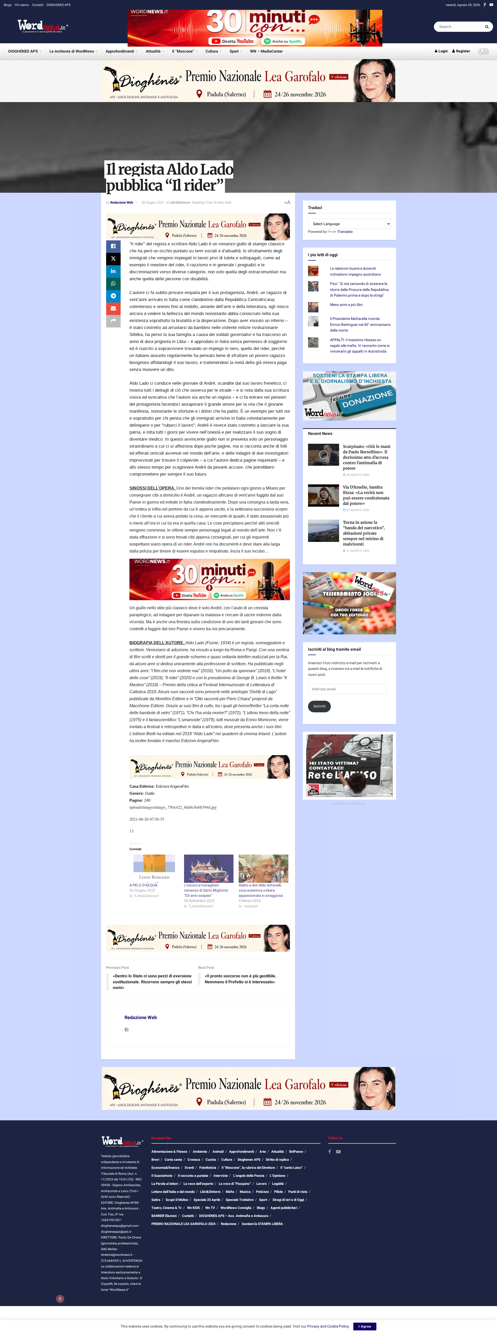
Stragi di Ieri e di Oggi (288, 1199)
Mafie (230, 1191)
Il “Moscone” (183, 51)
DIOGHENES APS (58, 5)
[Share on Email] (113, 309)
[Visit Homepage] (36, 26)
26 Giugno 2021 (152, 202)
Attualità (153, 51)
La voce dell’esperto (198, 1183)
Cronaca (193, 1159)
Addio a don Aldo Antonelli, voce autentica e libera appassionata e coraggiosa (261, 890)
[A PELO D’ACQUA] (154, 869)
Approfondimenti (120, 51)
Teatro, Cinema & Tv (166, 1207)
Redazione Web (121, 202)
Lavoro (261, 1183)
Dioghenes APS (249, 1159)
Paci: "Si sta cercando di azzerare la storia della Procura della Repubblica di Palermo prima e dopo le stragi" (359, 289)
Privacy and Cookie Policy (328, 1326)
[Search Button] (488, 27)
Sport (234, 51)
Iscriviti (319, 706)
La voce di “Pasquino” (235, 1183)
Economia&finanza (165, 1167)
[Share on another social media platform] (113, 321)
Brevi (155, 1159)
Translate (345, 231)
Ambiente (200, 1151)
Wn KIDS (193, 1207)
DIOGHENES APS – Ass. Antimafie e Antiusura (233, 1215)
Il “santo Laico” (291, 1167)
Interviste (221, 1175)
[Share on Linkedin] (113, 271)
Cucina (211, 1159)
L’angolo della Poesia (248, 1175)
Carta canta (173, 1159)
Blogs (8, 5)
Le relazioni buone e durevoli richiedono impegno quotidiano (355, 271)
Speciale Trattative (240, 1199)
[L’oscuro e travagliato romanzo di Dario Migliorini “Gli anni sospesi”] (208, 869)
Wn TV (210, 1207)
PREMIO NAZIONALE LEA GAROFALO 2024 (183, 1223)
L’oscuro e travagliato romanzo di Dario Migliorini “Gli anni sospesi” (206, 890)
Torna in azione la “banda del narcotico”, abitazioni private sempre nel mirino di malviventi (364, 533)
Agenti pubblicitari (284, 1207)
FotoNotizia (207, 1167)
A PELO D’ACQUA (143, 885)
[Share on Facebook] (113, 246)
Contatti (37, 5)
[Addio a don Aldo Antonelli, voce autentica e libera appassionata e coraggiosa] (263, 869)
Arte (262, 1151)
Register (462, 51)
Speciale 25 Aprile (207, 1199)
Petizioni (262, 1191)
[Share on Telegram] (113, 296)
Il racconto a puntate (193, 1175)
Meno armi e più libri (346, 304)
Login (443, 51)
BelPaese (296, 1151)
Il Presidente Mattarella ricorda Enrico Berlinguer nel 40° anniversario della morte (360, 324)
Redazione (228, 1223)
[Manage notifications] (60, 1299)
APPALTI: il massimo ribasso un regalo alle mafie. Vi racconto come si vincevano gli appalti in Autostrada (360, 345)
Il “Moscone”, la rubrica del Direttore (248, 1167)
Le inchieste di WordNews (71, 51)
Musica (245, 1191)
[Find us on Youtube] (491, 5)
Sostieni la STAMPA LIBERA (262, 1223)
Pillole (278, 1191)
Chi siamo (22, 5)
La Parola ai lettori (164, 1183)
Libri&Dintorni (180, 202)
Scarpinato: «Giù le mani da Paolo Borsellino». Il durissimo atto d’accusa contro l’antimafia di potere (366, 457)
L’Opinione (277, 1175)
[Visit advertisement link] (255, 26)
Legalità (278, 1183)
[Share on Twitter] (113, 259)
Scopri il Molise (177, 1199)
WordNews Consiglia (236, 1207)
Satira (155, 1199)
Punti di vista (297, 1191)
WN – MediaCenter (266, 51)
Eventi (189, 1167)
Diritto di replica (277, 1159)
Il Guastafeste (161, 1175)
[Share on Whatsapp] (113, 284)
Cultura (212, 51)
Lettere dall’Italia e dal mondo (173, 1191)
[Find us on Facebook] (485, 5)
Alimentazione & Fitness (169, 1151)
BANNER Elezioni (164, 1215)
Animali (218, 1151)
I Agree (365, 1326)
